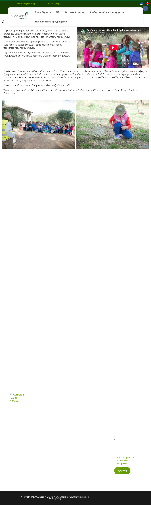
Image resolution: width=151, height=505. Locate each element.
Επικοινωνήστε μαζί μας (27, 4)
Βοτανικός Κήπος (75, 12)
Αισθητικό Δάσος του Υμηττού (107, 12)
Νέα (58, 12)
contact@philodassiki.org (96, 415)
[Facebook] (145, 8)
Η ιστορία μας (57, 404)
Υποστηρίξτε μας (54, 4)
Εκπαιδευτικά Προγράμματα (51, 21)
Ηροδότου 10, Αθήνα (94, 425)
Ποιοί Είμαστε (43, 12)
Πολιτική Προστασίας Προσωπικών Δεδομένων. (126, 460)
